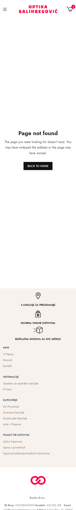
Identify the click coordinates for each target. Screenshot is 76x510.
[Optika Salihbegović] (38, 9)
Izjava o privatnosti (14, 447)
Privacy (7, 389)
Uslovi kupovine (12, 441)
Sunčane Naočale (13, 412)
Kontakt (7, 366)
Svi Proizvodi (11, 407)
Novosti (7, 360)
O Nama (8, 354)
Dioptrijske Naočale (15, 418)
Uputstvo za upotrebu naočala (20, 383)
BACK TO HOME (38, 166)
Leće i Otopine (12, 424)
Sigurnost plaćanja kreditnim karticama (26, 453)
